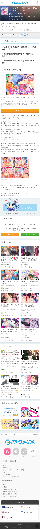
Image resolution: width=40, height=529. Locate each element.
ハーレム (16, 30)
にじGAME (28, 507)
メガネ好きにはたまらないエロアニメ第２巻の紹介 (30, 306)
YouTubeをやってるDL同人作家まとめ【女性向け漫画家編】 (30, 363)
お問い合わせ (6, 474)
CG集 (23, 30)
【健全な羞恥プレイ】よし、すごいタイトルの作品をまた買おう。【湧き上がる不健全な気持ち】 (10, 389)
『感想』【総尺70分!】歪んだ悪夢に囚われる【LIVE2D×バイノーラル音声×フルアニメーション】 (10, 332)
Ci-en (10, 512)
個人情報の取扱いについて (10, 491)
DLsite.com (9, 507)
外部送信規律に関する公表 (10, 494)
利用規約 (5, 467)
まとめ (13, 434)
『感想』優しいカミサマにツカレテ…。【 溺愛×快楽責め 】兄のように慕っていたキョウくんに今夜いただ (30, 260)
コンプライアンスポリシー (10, 496)
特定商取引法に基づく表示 (10, 489)
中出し (30, 30)
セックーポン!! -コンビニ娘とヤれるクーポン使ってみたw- (19, 97)
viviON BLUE (28, 512)
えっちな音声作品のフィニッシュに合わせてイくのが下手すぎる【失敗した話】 (30, 388)
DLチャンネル (20, 2)
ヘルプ (4, 472)
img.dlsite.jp (8, 179)
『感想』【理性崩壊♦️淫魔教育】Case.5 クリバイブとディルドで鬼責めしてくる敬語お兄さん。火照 (10, 260)
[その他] (27, 35)
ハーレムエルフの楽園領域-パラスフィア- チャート (29, 282)
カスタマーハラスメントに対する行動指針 (14, 470)
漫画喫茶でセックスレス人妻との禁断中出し (10, 306)
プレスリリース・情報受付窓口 (11, 477)
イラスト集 (19, 19)
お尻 (37, 30)
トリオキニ (9, 517)
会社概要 (5, 465)
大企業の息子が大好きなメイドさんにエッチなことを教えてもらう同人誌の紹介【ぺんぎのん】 (30, 332)
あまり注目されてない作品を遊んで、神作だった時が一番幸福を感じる (10, 363)
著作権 (4, 484)
